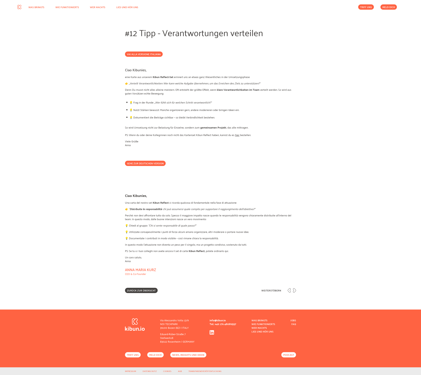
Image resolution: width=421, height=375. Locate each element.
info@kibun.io (218, 320)
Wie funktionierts (67, 7)
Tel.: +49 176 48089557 (223, 324)
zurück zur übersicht (141, 290)
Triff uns (366, 7)
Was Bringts (260, 320)
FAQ (293, 324)
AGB (180, 371)
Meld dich (388, 7)
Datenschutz (150, 371)
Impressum (130, 371)
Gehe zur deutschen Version (145, 163)
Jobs (293, 320)
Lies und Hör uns (127, 7)
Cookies (167, 371)
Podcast (288, 355)
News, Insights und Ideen (188, 355)
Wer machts (97, 7)
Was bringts (36, 7)
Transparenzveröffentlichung (205, 371)
